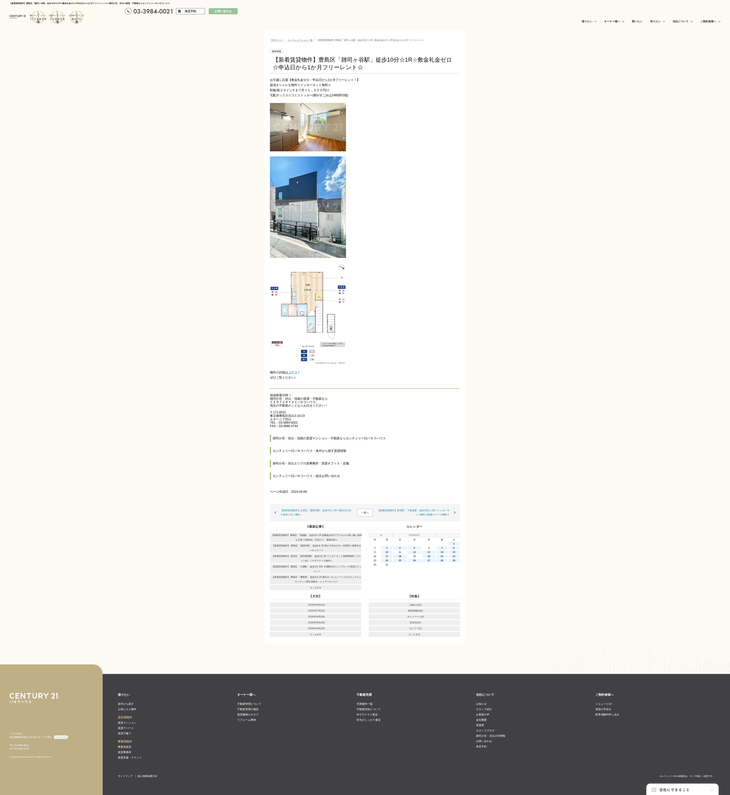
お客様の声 (482, 714)
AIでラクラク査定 (367, 714)
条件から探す (126, 703)
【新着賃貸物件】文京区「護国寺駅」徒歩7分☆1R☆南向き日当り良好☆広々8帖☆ (315, 512)
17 (387, 556)
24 (387, 560)
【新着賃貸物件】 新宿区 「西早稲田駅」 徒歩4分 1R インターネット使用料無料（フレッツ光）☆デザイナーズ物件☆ (316, 558)
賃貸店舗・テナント (130, 757)
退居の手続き (603, 709)
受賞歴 (480, 725)
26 (414, 560)
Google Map (61, 737)
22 (454, 556)
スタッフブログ (485, 730)
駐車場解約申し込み (607, 714)
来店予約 (190, 11)
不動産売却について (369, 709)
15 (454, 552)
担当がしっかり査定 (369, 719)
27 (429, 560)
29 (454, 560)
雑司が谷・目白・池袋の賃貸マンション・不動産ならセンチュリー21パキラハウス (329, 438)
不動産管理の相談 (248, 709)
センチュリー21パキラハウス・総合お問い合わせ (306, 476)
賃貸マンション (127, 722)
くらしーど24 (603, 703)
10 (387, 552)
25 (400, 560)
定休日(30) (415, 622)
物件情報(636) (415, 610)
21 (442, 556)
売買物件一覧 (365, 703)
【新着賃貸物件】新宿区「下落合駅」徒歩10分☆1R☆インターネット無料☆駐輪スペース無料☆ (413, 512)
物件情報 (276, 51)
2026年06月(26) (316, 616)
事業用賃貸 (124, 746)
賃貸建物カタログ (248, 714)
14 (442, 552)
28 (442, 560)
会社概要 (481, 719)
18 (400, 556)
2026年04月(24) (316, 628)
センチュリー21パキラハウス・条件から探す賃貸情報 (309, 450)
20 (429, 556)
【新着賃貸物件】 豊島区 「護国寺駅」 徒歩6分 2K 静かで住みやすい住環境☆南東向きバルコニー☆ (316, 548)
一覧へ (365, 512)
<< (381, 535)
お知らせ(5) (415, 605)
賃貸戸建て (124, 733)
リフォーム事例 (246, 719)
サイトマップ (125, 776)
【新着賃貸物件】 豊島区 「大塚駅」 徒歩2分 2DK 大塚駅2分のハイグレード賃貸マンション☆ (317, 569)
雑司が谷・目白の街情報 (490, 735)
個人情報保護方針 (147, 776)
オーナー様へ (246, 694)
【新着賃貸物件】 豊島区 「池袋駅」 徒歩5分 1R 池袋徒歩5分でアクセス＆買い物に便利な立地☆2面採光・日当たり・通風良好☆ (316, 537)
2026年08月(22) (316, 605)
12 (414, 552)
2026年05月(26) (316, 622)
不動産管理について (249, 703)
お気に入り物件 (127, 709)
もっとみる (315, 587)
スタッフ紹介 (484, 709)
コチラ (292, 372)
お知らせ (481, 703)
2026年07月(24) (316, 610)
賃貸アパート (126, 728)
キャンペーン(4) (415, 616)
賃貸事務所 (124, 752)
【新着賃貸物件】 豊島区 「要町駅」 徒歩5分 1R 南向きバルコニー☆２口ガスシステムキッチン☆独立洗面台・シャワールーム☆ (316, 579)
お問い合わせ (223, 11)
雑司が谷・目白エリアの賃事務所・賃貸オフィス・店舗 (311, 463)
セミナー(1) (415, 628)
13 (429, 552)
